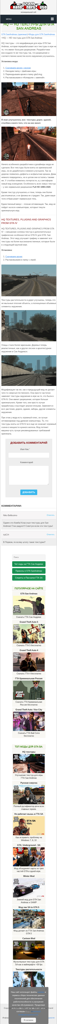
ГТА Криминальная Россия (28, 678)
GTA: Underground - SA (28, 845)
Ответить (51, 515)
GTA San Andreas (28, 593)
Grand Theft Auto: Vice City (28, 709)
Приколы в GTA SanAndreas (28, 571)
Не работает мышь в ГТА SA (28, 814)
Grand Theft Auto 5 (29, 622)
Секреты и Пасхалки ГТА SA (28, 578)
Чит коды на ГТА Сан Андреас (28, 564)
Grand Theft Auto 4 (29, 650)
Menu (9, 19)
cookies (41, 992)
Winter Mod (28, 876)
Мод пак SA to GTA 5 (29, 907)
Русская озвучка (28, 783)
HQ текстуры (28, 752)
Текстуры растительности (29, 969)
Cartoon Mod (28, 938)
